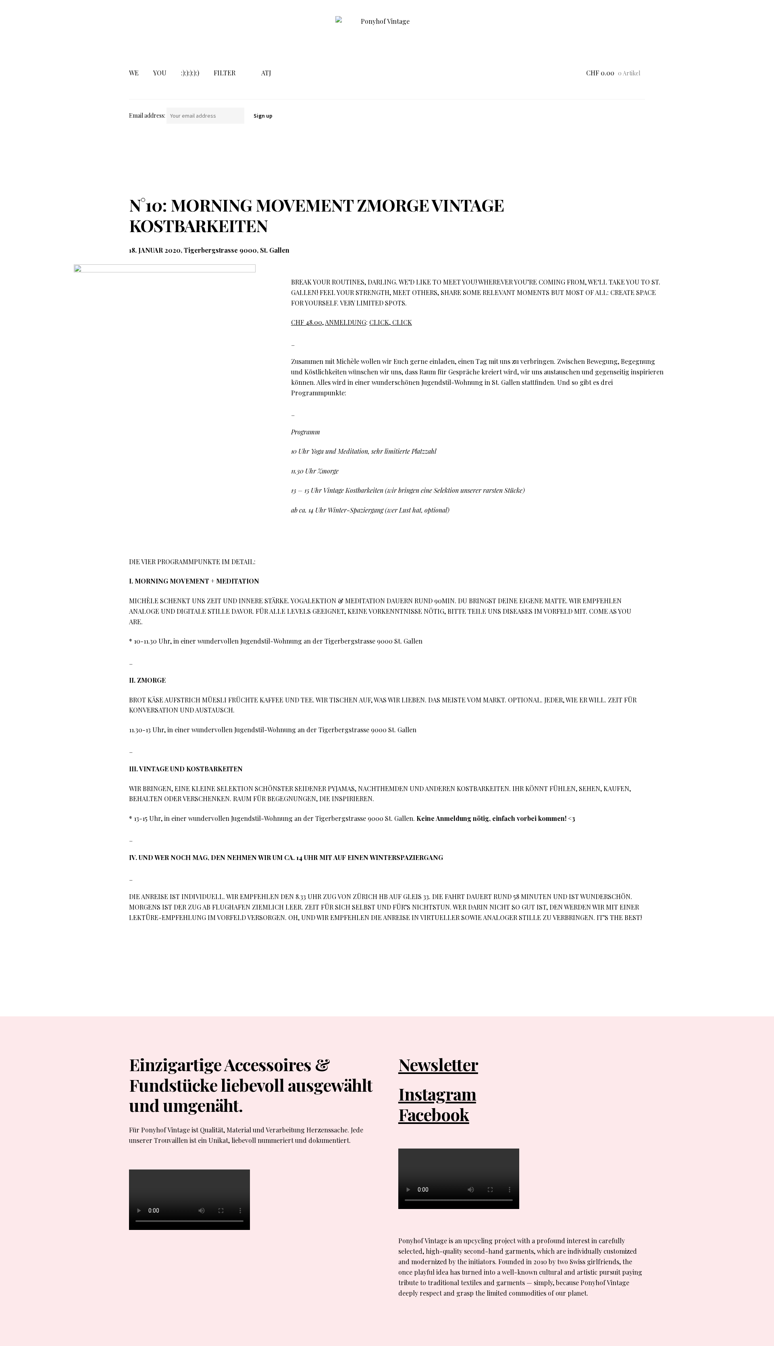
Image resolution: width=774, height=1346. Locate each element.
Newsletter (438, 1064)
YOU (159, 73)
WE (134, 73)
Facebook (433, 1114)
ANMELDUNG (345, 322)
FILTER (224, 73)
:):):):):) (190, 73)
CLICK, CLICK (390, 322)
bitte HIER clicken (221, 947)
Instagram (437, 1093)
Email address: (147, 115)
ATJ (266, 73)
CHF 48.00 (306, 322)
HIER (441, 947)
